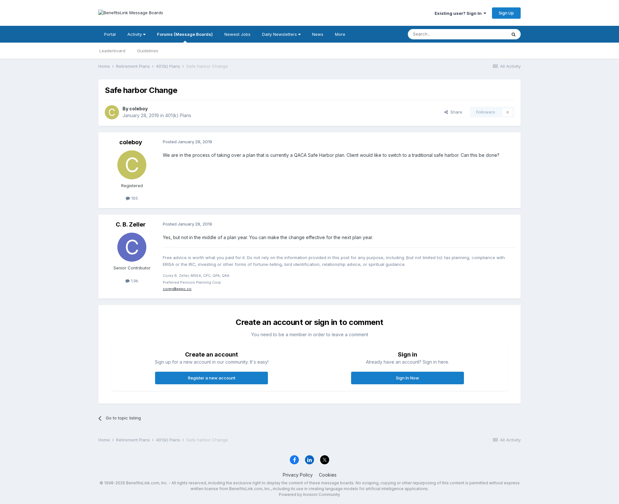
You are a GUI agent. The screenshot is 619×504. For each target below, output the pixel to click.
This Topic (487, 34)
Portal (110, 34)
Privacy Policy (298, 475)
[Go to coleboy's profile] (112, 112)
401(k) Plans (178, 115)
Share (455, 112)
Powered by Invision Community (309, 494)
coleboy (138, 108)
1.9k (134, 280)
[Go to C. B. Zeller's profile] (131, 247)
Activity (135, 34)
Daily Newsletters (280, 34)
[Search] (513, 34)
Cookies (328, 475)
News (317, 34)
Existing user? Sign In (459, 13)
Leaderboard (112, 50)
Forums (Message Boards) (185, 34)
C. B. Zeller (131, 224)
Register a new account (211, 377)
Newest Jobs (237, 34)
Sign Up (506, 12)
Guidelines (147, 50)
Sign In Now (407, 377)
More (340, 34)
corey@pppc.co (177, 289)
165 (134, 198)
